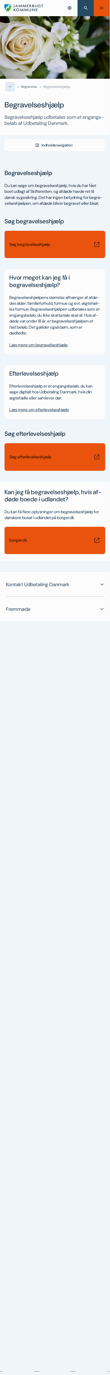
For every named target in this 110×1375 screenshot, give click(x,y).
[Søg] (86, 8)
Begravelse (29, 86)
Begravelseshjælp (56, 86)
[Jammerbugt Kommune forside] (24, 8)
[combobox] (70, 8)
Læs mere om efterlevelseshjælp (39, 409)
